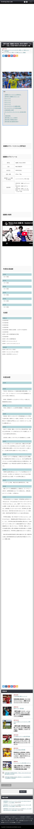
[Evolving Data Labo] (8, 2)
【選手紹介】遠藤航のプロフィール (11, 96)
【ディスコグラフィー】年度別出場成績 (12, 108)
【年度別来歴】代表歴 (9, 110)
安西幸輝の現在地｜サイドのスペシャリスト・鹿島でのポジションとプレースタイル (22, 700)
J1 (14, 696)
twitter (25, 2)
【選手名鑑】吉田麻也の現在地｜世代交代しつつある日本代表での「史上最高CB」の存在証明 (18, 778)
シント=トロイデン (15, 50)
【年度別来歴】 (7, 115)
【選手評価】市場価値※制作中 (10, 119)
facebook (27, 2)
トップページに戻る (6, 785)
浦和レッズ (21, 50)
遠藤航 (24, 52)
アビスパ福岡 (16, 721)
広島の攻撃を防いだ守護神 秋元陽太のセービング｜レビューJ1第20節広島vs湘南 (22, 767)
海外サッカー (16, 708)
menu (31, 1)
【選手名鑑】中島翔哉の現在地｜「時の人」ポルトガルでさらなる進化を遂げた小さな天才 (18, 773)
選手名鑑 (7, 51)
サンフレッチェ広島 (19, 763)
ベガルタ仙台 (18, 749)
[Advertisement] (17, 23)
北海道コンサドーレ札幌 (20, 736)
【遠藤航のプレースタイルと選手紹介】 (12, 94)
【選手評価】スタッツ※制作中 (10, 117)
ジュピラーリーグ (7, 50)
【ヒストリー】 (7, 98)
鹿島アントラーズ (23, 696)
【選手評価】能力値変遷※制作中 (11, 121)
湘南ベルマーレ (19, 52)
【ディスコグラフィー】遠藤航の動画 (12, 106)
